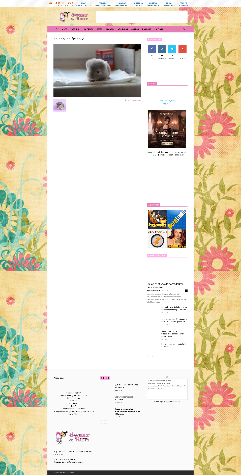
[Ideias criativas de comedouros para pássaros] (167, 271)
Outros (135, 29)
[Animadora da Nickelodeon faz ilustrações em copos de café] (153, 310)
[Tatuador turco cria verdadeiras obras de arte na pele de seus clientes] (153, 334)
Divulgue (146, 29)
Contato (158, 29)
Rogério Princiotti (153, 290)
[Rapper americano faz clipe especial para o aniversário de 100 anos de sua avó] (106, 412)
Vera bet (73, 401)
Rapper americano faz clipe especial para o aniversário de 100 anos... (127, 411)
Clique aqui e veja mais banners (167, 401)
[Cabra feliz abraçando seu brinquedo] (106, 400)
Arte (64, 29)
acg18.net (167, 103)
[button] (185, 29)
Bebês (99, 29)
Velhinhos (123, 29)
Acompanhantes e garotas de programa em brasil (74, 411)
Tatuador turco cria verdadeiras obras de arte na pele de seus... (173, 333)
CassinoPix (73, 403)
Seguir (162, 46)
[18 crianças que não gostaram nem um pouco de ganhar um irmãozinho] (153, 322)
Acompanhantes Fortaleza (74, 408)
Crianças (110, 29)
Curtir (152, 46)
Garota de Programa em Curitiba (74, 395)
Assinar (182, 46)
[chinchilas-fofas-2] (97, 96)
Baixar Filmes (73, 414)
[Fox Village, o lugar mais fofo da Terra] (153, 347)
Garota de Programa (167, 100)
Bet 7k (73, 406)
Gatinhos (88, 29)
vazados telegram (74, 393)
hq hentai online (73, 398)
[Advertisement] (142, 17)
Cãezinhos (75, 29)
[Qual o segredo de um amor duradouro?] (106, 388)
